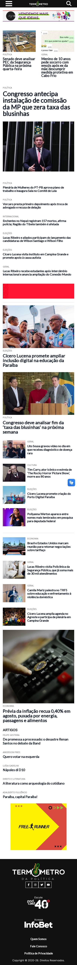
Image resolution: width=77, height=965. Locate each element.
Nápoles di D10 (14, 770)
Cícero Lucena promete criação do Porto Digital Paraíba (49, 495)
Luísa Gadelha (11, 765)
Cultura (32, 465)
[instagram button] (35, 885)
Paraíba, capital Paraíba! (20, 797)
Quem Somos (38, 939)
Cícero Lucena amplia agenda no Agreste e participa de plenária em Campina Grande (49, 617)
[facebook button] (28, 885)
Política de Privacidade (38, 953)
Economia (32, 538)
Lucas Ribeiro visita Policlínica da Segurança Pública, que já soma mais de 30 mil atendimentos (50, 570)
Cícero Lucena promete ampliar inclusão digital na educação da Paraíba (34, 360)
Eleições (7, 233)
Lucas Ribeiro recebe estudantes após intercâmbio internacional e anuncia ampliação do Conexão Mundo (37, 272)
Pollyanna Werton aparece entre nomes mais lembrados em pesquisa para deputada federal (50, 517)
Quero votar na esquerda (21, 757)
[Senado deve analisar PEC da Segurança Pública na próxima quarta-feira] (19, 41)
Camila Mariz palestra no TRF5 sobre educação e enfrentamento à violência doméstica (49, 593)
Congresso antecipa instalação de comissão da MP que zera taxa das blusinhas (36, 103)
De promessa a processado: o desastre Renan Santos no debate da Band (35, 741)
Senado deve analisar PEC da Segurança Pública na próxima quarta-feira (19, 64)
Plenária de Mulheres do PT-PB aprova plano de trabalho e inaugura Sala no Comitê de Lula (33, 188)
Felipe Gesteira (11, 735)
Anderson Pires (11, 752)
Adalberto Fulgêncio (15, 792)
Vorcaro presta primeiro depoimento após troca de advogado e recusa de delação (35, 205)
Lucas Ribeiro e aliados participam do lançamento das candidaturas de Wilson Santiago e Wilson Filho (37, 239)
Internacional (11, 216)
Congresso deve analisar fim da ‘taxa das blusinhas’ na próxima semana (33, 427)
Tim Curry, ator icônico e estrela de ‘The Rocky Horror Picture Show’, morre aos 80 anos (49, 473)
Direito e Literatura (14, 778)
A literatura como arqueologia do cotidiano (33, 783)
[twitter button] (41, 885)
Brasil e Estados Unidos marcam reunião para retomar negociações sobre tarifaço (49, 546)
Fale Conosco (38, 946)
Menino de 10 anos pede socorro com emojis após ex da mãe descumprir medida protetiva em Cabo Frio (57, 67)
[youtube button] (48, 885)
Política (7, 54)
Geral (44, 54)
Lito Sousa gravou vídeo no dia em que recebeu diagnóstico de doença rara (49, 449)
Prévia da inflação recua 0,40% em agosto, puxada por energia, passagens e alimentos (36, 715)
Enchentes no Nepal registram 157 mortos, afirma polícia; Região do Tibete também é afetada (34, 222)
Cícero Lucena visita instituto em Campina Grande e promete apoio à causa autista (35, 255)
